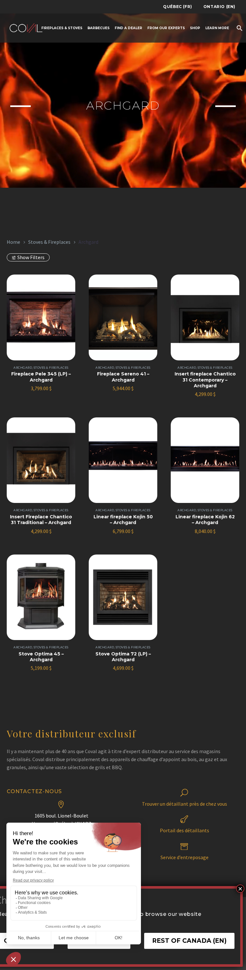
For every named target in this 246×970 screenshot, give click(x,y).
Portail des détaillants (184, 830)
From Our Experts (166, 28)
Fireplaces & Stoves (61, 28)
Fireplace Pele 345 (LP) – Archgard (41, 376)
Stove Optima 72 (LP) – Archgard (123, 656)
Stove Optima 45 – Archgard (41, 656)
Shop (195, 28)
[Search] (239, 28)
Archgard (22, 367)
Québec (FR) (177, 6)
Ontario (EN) (219, 6)
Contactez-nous (34, 791)
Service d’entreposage (184, 857)
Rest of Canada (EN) (189, 940)
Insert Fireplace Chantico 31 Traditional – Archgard (41, 519)
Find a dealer (128, 28)
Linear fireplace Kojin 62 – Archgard (205, 519)
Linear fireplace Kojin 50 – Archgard (123, 519)
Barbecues (98, 28)
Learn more (217, 28)
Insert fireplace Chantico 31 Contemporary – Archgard (205, 379)
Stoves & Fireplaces (49, 242)
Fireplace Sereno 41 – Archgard (123, 376)
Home (13, 242)
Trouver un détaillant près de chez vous (184, 804)
